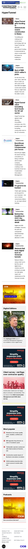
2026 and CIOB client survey (13, 397)
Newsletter (6, 531)
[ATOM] (8, 546)
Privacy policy (6, 540)
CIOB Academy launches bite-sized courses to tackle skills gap (14, 463)
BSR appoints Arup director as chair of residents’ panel (14, 441)
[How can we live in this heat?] (14, 508)
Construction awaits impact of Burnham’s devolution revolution (15, 456)
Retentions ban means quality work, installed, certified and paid (14, 434)
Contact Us (18, 536)
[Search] (21, 7)
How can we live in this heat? (11, 520)
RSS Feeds (17, 533)
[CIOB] (20, 546)
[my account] (19, 7)
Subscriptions (18, 531)
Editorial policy (19, 540)
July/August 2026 (10, 338)
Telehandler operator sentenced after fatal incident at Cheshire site (15, 448)
